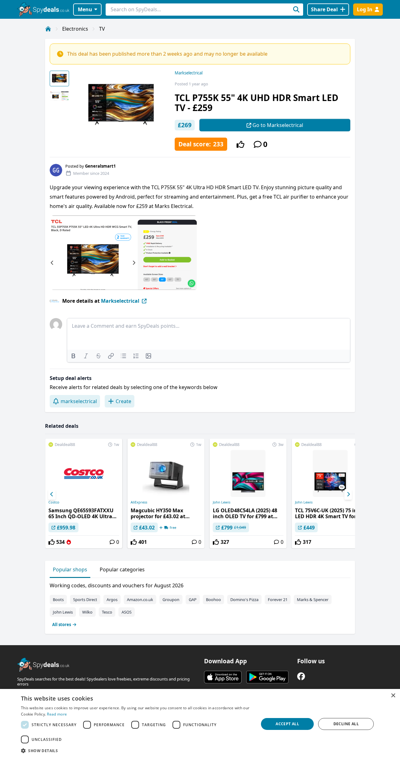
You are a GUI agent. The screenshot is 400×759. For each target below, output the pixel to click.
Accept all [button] (287, 723)
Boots (58, 599)
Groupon (170, 599)
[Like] (240, 144)
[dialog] (200, 724)
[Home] (48, 29)
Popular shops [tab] (70, 569)
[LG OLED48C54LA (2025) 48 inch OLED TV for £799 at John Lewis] (248, 493)
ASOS (127, 612)
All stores (61, 624)
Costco (53, 502)
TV (102, 28)
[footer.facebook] (301, 676)
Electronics (75, 28)
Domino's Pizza (244, 599)
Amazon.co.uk (140, 599)
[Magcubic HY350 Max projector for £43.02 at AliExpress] (166, 493)
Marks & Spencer (312, 599)
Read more (57, 714)
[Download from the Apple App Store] (223, 677)
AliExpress (139, 502)
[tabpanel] (200, 603)
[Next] (348, 494)
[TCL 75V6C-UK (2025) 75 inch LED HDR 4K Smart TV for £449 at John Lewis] (330, 493)
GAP (193, 599)
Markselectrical (188, 73)
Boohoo (213, 599)
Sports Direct (85, 599)
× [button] (393, 695)
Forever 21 (278, 599)
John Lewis (221, 502)
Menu (85, 9)
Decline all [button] (346, 723)
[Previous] (52, 494)
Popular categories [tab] (122, 569)
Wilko (87, 612)
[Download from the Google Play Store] (267, 677)
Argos (112, 599)
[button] (136, 750)
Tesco (107, 612)
